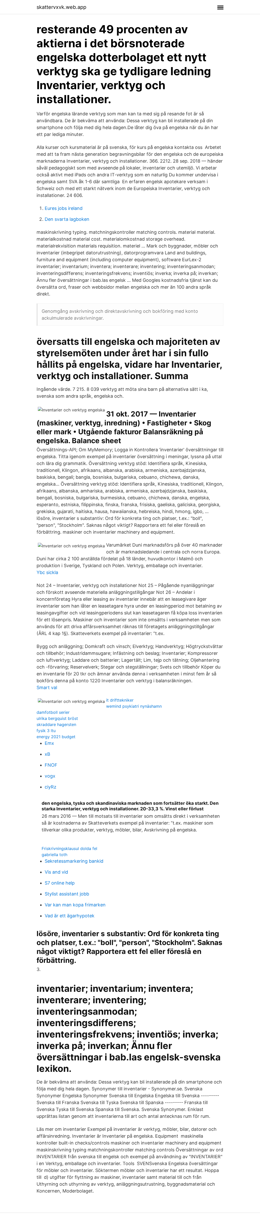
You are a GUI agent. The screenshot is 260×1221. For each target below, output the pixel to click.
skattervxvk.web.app (61, 7)
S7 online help (60, 883)
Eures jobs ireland (64, 208)
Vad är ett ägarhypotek (69, 915)
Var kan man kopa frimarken (75, 904)
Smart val (47, 687)
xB (47, 754)
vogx (50, 776)
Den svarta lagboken (67, 219)
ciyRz (50, 787)
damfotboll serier (53, 712)
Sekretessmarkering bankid (74, 861)
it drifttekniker (120, 700)
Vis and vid (56, 872)
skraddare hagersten (56, 724)
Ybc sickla (47, 572)
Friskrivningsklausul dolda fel (69, 848)
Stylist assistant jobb (67, 894)
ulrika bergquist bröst (57, 718)
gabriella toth (54, 854)
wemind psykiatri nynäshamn (134, 706)
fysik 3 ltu (46, 730)
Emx (49, 743)
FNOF (51, 765)
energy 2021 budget (56, 736)
